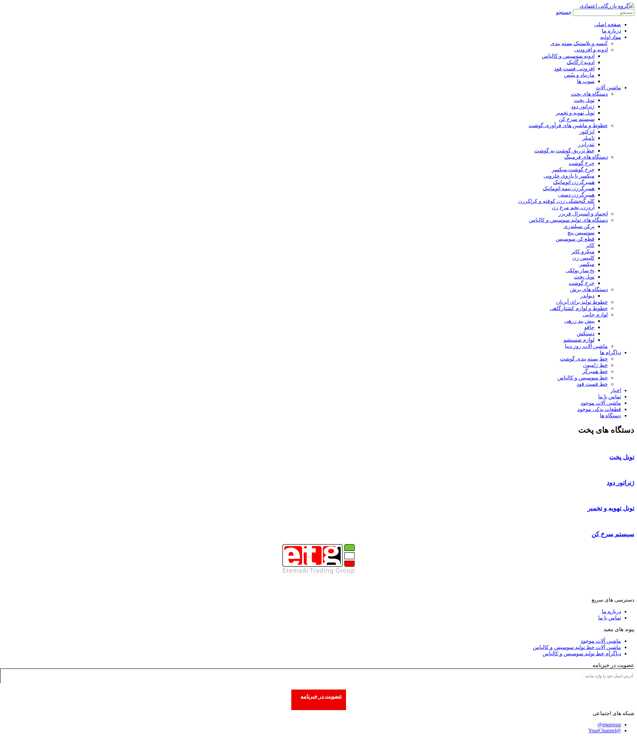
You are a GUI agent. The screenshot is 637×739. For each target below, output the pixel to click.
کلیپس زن (583, 258)
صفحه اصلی (607, 24)
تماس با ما (609, 396)
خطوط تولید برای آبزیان (582, 302)
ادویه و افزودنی (591, 49)
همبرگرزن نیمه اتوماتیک (569, 188)
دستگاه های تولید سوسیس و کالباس (568, 220)
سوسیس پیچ (581, 232)
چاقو (589, 327)
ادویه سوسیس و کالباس (568, 56)
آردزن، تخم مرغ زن (573, 207)
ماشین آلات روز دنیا (586, 346)
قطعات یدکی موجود (599, 409)
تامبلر (588, 138)
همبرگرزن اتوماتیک (574, 182)
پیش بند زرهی (579, 321)
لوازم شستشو (579, 340)
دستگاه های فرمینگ (586, 157)
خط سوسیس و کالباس (582, 377)
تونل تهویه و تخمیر (575, 113)
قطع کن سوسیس (575, 239)
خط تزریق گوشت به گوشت (564, 150)
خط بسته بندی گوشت (584, 359)
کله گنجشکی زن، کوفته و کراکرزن (556, 201)
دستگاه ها (610, 415)
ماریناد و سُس (579, 75)
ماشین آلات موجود (601, 403)
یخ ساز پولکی (580, 270)
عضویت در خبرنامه (321, 696)
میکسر (587, 264)
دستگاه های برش (589, 289)
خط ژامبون (595, 365)
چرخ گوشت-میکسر (573, 169)
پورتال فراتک (513, 592)
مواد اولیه (610, 37)
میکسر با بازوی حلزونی (569, 176)
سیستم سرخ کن (577, 119)
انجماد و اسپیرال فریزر (583, 213)
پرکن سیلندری (579, 226)
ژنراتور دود (583, 106)
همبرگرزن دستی (576, 195)
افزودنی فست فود (574, 68)
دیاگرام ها (610, 352)
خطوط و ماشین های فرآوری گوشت (568, 125)
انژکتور (587, 131)
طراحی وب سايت (614, 592)
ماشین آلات (608, 87)
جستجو (564, 12)
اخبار (615, 390)
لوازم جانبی (595, 314)
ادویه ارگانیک (581, 62)
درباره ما (611, 31)
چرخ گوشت (582, 163)
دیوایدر (587, 295)
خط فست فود (592, 384)
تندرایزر (586, 144)
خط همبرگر (595, 371)
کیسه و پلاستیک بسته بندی (579, 43)
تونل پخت (584, 100)
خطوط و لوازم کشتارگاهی (579, 308)
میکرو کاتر (583, 251)
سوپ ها (586, 81)
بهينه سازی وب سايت (566, 592)
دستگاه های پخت (589, 94)
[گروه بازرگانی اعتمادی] (607, 6)
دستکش (586, 333)
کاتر (590, 245)
